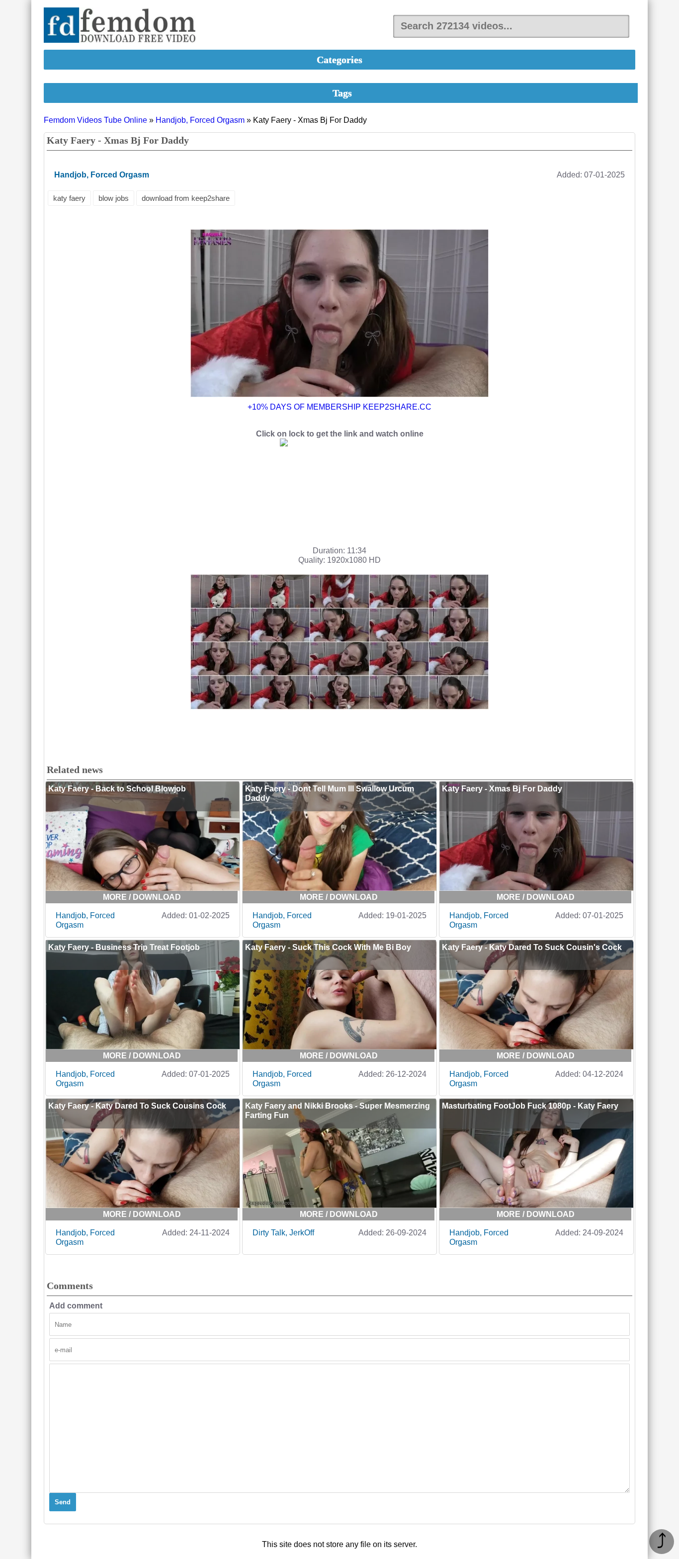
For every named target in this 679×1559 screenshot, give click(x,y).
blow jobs (113, 198)
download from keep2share (186, 198)
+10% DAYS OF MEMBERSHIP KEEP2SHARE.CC (339, 407)
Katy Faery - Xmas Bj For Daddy (502, 788)
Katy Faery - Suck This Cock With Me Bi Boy (328, 947)
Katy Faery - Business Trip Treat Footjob (124, 947)
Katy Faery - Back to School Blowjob (117, 788)
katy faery (69, 198)
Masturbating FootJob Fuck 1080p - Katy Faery (530, 1106)
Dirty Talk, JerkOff (283, 1232)
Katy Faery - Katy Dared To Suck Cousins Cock (137, 1106)
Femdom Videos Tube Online (95, 120)
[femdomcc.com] (122, 26)
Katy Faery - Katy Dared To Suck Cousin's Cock (532, 947)
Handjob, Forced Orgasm (200, 120)
